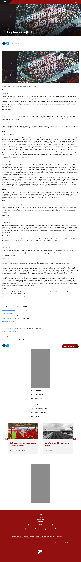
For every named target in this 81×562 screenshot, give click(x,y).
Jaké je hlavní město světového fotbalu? (12, 328)
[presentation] (6, 439)
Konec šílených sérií (7, 335)
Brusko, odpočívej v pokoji (9, 331)
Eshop (40, 525)
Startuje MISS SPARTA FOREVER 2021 (12, 325)
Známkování (40, 518)
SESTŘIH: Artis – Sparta (40, 416)
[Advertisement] (40, 368)
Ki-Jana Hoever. (38, 398)
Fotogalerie (40, 521)
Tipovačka (40, 516)
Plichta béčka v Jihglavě (8, 310)
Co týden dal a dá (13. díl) (8, 321)
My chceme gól (6, 339)
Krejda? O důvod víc (40, 394)
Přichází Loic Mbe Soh (40, 412)
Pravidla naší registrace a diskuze (36, 543)
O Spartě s (40, 523)
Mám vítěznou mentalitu (41, 408)
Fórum (40, 514)
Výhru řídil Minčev (7, 318)
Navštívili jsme (40, 519)
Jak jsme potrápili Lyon (8, 313)
